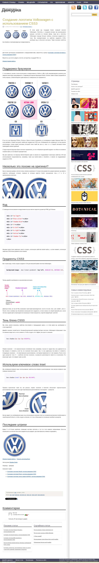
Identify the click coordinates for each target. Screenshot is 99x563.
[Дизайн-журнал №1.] (11, 10)
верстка (17, 494)
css (51, 2)
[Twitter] (85, 7)
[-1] (27, 515)
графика (21, 2)
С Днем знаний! (37, 536)
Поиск (94, 14)
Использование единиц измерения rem (43, 529)
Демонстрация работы (9, 61)
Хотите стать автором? (9, 562)
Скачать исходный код (23, 459)
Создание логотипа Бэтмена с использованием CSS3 (17, 534)
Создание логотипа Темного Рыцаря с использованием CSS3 (13, 530)
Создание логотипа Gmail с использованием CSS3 (21, 471)
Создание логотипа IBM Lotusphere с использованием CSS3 (13, 538)
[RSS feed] (73, 7)
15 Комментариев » (27, 26)
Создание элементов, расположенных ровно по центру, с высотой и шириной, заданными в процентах (17, 548)
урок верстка (41, 494)
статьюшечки (42, 2)
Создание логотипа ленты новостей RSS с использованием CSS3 (26, 476)
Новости (71, 2)
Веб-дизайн (31, 2)
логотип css (23, 494)
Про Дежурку (29, 560)
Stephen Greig (13, 462)
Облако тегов (19, 560)
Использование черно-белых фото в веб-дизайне (46, 539)
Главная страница (8, 2)
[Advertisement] (40, 485)
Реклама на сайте (41, 560)
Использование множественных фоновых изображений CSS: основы (17, 543)
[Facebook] (96, 7)
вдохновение (60, 2)
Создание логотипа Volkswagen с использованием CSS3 (28, 21)
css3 (13, 494)
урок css (29, 494)
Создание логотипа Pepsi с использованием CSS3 (21, 474)
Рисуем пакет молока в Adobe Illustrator (43, 533)
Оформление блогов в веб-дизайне (42, 542)
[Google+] (79, 7)
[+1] (25, 515)
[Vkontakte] (90, 7)
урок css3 (34, 494)
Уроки (86, 2)
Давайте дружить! (7, 560)
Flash (79, 2)
